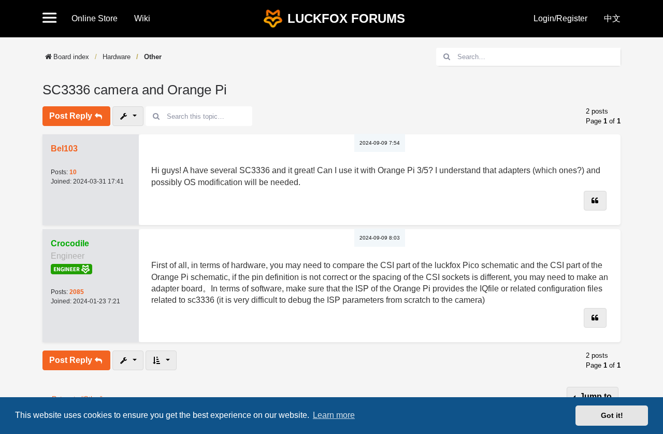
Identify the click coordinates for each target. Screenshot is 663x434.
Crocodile (70, 243)
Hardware (117, 57)
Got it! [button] (612, 415)
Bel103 (64, 148)
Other (153, 57)
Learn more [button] (334, 415)
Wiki (142, 18)
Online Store (94, 18)
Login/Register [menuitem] (560, 18)
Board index (71, 57)
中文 (612, 18)
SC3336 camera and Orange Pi (134, 89)
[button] (52, 19)
